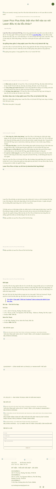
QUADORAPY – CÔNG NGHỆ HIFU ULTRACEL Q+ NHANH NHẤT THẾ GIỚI (24, 366)
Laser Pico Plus (7, 28)
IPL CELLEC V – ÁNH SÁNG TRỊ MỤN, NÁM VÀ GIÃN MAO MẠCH (22, 397)
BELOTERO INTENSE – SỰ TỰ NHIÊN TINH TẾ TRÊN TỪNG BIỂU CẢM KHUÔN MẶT (27, 423)
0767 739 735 (15, 464)
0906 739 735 (24, 464)
